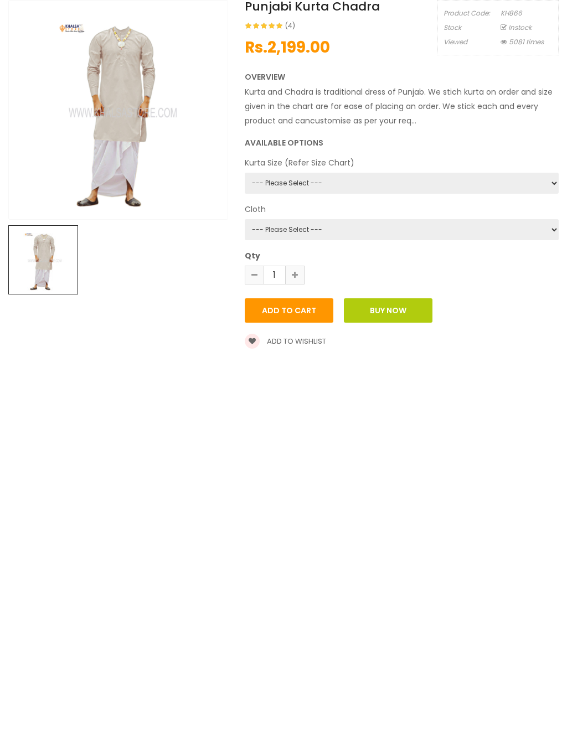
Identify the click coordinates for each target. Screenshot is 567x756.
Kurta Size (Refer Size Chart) (299, 162)
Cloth (255, 209)
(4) (290, 25)
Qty (252, 255)
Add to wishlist (295, 341)
